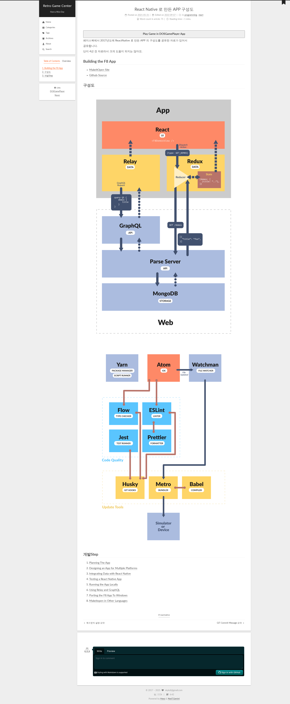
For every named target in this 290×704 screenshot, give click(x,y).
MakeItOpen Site (99, 70)
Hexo (162, 699)
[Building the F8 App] (243, 61)
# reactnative (164, 615)
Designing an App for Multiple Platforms (113, 568)
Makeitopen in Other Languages (108, 601)
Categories (50, 28)
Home (48, 22)
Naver (57, 95)
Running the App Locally (103, 584)
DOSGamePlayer (57, 91)
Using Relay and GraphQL (104, 590)
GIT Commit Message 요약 (229, 623)
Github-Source (98, 75)
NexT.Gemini (174, 699)
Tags (48, 33)
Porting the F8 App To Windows (108, 595)
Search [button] (49, 49)
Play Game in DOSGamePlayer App (164, 34)
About (48, 44)
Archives (49, 38)
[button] (57, 80)
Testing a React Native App (105, 579)
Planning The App (99, 563)
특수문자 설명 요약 (95, 623)
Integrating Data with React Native (110, 573)
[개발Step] (243, 554)
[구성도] (243, 85)
